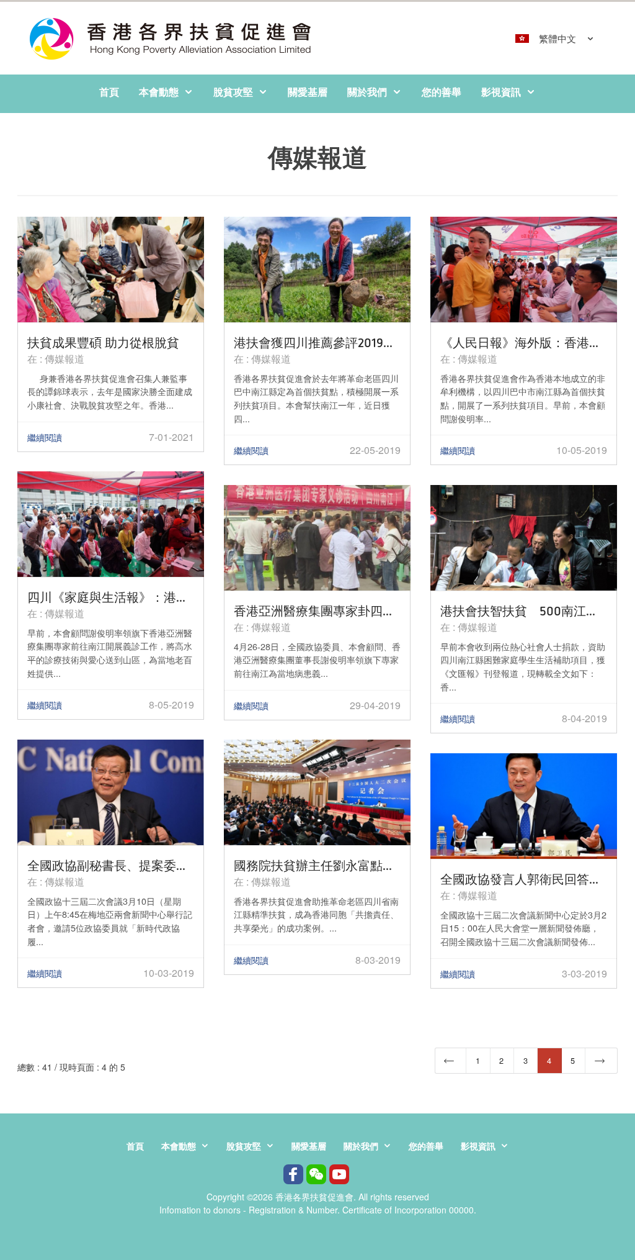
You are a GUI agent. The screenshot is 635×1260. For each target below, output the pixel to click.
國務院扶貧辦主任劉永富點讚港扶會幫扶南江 (317, 865)
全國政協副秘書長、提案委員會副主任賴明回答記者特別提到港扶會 (110, 865)
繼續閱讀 (44, 437)
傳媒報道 (64, 358)
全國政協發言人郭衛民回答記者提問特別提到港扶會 (523, 878)
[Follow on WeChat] (316, 1175)
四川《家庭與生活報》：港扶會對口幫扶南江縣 (110, 596)
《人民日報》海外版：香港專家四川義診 (523, 342)
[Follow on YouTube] (339, 1175)
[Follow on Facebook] (293, 1175)
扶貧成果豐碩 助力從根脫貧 (103, 342)
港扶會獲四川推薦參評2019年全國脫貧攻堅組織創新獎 (317, 342)
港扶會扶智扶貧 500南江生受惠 (523, 610)
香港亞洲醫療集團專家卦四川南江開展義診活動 (317, 610)
